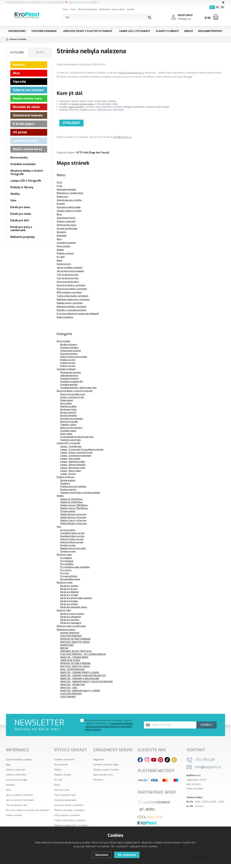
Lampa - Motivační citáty (72, 467)
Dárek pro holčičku (69, 620)
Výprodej (19, 82)
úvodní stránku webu (83, 104)
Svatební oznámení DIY (71, 381)
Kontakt (130, 9)
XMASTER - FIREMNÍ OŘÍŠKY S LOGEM (79, 672)
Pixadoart (65, 483)
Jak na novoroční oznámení (20, 800)
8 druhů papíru (23, 124)
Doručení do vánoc (26, 107)
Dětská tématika (68, 415)
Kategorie (17, 52)
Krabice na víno (67, 363)
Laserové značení (25, 141)
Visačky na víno (67, 360)
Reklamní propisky (210, 31)
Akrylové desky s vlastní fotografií (87, 31)
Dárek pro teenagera (70, 623)
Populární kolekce (69, 347)
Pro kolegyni (66, 561)
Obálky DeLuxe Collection (73, 514)
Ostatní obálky (67, 511)
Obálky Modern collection (73, 523)
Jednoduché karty (69, 375)
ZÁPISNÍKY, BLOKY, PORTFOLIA (75, 651)
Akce (16, 73)
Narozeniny (66, 403)
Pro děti (58, 779)
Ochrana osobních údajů (106, 764)
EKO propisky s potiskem (67, 815)
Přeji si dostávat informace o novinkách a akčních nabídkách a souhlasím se (109, 725)
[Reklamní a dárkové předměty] (150, 816)
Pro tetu (64, 573)
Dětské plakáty (67, 480)
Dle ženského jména (70, 579)
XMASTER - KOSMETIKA (72, 684)
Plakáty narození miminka (73, 486)
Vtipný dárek (66, 400)
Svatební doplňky (69, 384)
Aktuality (10, 784)
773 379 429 (204, 760)
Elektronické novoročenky (73, 356)
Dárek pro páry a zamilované (71, 626)
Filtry (40, 52)
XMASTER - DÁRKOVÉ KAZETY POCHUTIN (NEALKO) (86, 681)
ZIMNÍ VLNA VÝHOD (70, 660)
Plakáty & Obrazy (167, 31)
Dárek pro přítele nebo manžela (76, 598)
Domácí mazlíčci (68, 489)
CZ (212, 7)
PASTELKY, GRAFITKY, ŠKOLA (75, 642)
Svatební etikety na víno (72, 536)
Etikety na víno (67, 366)
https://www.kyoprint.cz (131, 72)
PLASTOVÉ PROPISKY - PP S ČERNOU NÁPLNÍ (83, 654)
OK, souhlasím (127, 855)
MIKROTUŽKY (67, 645)
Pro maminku (66, 564)
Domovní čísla (61, 789)
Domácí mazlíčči (68, 412)
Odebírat (206, 725)
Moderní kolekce (68, 344)
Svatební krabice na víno (72, 533)
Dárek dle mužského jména (73, 607)
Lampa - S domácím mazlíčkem (75, 455)
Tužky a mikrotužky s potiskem (70, 820)
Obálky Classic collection (73, 520)
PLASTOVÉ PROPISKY (71, 636)
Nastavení (101, 855)
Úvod (65, 9)
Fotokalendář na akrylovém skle (76, 437)
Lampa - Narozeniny (70, 458)
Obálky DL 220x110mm (71, 502)
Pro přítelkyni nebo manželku (75, 567)
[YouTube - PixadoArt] (153, 759)
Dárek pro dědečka (69, 592)
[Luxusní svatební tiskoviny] (154, 801)
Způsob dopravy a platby (19, 759)
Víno (59, 526)
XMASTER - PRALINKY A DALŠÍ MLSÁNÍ (79, 678)
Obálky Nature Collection (73, 517)
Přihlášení (98, 779)
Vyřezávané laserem (70, 350)
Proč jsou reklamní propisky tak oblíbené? (27, 810)
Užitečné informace (16, 774)
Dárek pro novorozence (72, 613)
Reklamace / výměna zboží (112, 9)
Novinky (19, 65)
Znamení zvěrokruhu (70, 440)
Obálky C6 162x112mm (71, 499)
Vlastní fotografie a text (72, 394)
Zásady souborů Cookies (106, 769)
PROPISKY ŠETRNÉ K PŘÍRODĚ (75, 639)
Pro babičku (66, 558)
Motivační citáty (68, 409)
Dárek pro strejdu (69, 595)
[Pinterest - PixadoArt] (160, 759)
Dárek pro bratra (68, 589)
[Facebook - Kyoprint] (140, 759)
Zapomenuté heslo (103, 774)
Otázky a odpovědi (15, 769)
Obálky (188, 31)
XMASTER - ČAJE (68, 687)
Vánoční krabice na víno (72, 539)
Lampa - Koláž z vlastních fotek (76, 452)
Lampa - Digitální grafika (72, 461)
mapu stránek (75, 106)
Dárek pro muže (64, 582)
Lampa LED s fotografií (134, 31)
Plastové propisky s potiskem (69, 810)
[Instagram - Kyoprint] (147, 759)
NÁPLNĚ (64, 648)
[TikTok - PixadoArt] (167, 759)
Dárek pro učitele (69, 604)
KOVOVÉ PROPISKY (69, 633)
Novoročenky (17, 31)
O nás (73, 9)
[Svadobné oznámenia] (147, 822)
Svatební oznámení (43, 31)
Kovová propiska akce (65, 800)
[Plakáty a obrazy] (147, 809)
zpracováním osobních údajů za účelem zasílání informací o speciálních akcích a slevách (109, 726)
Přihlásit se (184, 19)
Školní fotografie (69, 421)
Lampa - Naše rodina (70, 471)
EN (222, 7)
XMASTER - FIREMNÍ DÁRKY (74, 657)
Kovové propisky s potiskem (69, 805)
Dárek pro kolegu (69, 601)
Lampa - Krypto (68, 474)
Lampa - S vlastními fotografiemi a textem (81, 449)
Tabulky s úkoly (68, 424)
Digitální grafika (68, 406)
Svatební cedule (68, 430)
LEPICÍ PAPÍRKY (68, 697)
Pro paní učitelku (68, 576)
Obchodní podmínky (87, 9)
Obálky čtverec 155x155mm (74, 508)
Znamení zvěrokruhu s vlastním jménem (80, 492)
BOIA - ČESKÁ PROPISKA (72, 669)
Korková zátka (67, 530)
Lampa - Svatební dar (71, 446)
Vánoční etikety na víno (71, 542)
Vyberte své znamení (28, 90)
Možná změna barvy (27, 149)
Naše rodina (66, 434)
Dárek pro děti (64, 610)
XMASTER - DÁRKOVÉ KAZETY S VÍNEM (80, 690)
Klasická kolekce (68, 353)
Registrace (98, 759)
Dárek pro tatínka (69, 586)
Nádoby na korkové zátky (73, 548)
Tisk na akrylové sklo (16, 805)
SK (217, 7)
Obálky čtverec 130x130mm (74, 505)
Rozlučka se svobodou (71, 418)
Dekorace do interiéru (71, 427)
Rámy (57, 784)
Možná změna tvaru (27, 98)
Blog (8, 764)
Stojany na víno (68, 551)
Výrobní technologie (16, 779)
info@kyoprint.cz (122, 137)
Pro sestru (65, 570)
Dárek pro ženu (64, 554)
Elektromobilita (14, 815)
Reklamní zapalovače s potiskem (71, 825)
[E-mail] (174, 759)
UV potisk (20, 132)
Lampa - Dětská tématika (72, 464)
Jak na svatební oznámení (19, 795)
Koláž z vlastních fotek (72, 397)
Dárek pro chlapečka (70, 616)
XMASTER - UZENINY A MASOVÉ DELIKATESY (83, 675)
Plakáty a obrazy (62, 774)
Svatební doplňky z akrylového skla (78, 387)
